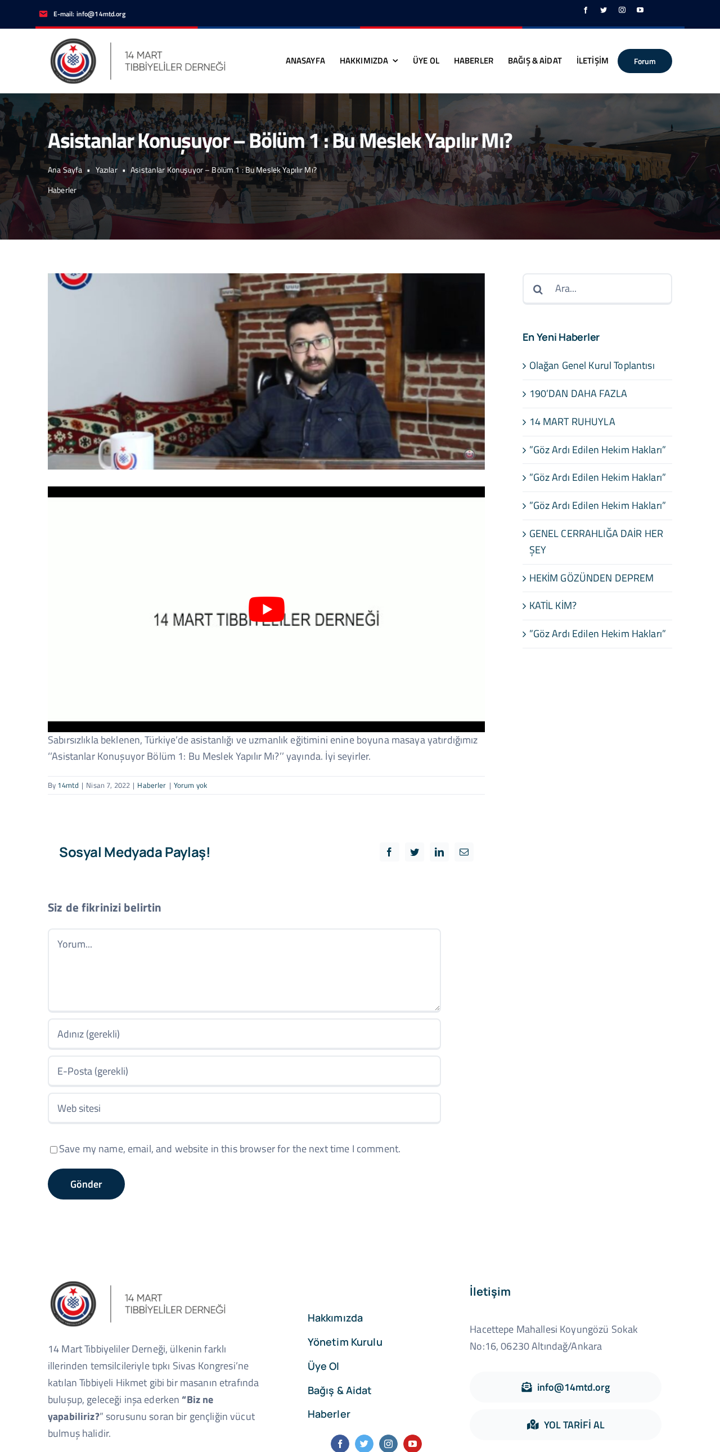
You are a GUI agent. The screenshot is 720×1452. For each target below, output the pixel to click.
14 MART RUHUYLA (572, 421)
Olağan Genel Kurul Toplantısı (592, 365)
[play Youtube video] (266, 609)
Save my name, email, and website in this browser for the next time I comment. (229, 1148)
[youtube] (640, 10)
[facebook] (585, 10)
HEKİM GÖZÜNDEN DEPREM (591, 577)
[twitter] (603, 10)
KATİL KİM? (553, 605)
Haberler (62, 190)
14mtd (68, 785)
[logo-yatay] (138, 40)
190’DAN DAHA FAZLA (578, 393)
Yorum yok (190, 785)
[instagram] (622, 10)
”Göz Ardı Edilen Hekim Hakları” (597, 449)
